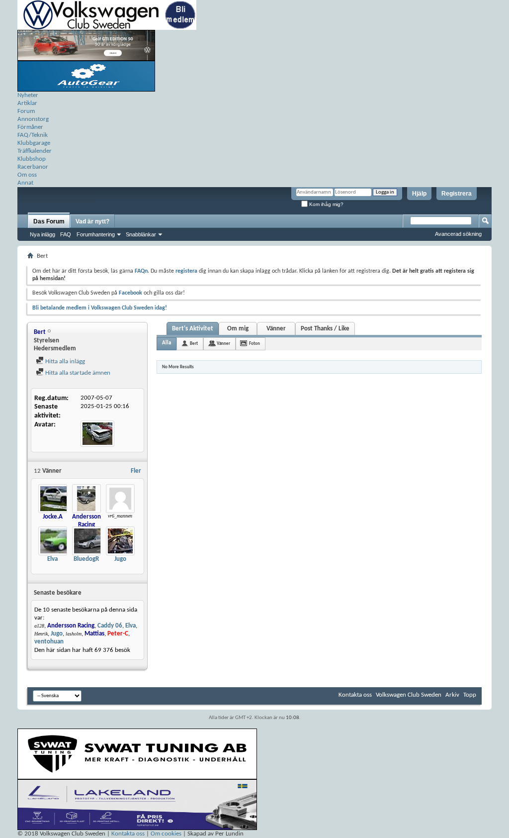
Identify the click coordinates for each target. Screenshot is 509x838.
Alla (166, 343)
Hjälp (419, 193)
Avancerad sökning (458, 234)
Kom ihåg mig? (325, 204)
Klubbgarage (33, 143)
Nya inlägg (42, 234)
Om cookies (166, 834)
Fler (136, 471)
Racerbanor (32, 167)
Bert (194, 343)
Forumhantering (96, 234)
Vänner (276, 328)
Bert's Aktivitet (192, 328)
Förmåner (30, 127)
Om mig (238, 328)
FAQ (65, 234)
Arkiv (452, 695)
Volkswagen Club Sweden (408, 695)
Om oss (27, 175)
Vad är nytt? (92, 221)
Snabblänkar (141, 234)
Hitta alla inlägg (64, 361)
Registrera (456, 193)
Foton (254, 343)
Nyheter (27, 95)
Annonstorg (33, 119)
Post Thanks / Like (325, 328)
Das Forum (49, 221)
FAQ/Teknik (32, 135)
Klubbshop (31, 159)
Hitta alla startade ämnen (77, 373)
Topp (469, 695)
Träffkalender (34, 151)
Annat (25, 183)
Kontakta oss (355, 695)
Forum (26, 111)
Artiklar (27, 103)
